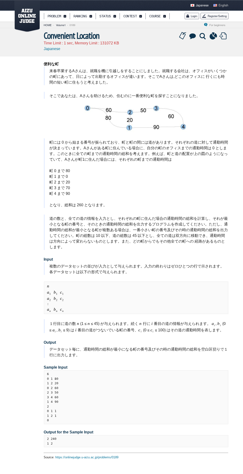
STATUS (105, 16)
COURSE (155, 16)
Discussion (193, 36)
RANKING (80, 16)
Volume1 (61, 25)
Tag (182, 36)
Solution (203, 36)
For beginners (218, 25)
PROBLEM (54, 16)
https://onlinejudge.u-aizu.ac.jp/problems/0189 (86, 457)
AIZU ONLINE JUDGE (24, 16)
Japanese (202, 5)
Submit (223, 36)
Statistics (213, 36)
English (223, 5)
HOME (47, 25)
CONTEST (130, 16)
